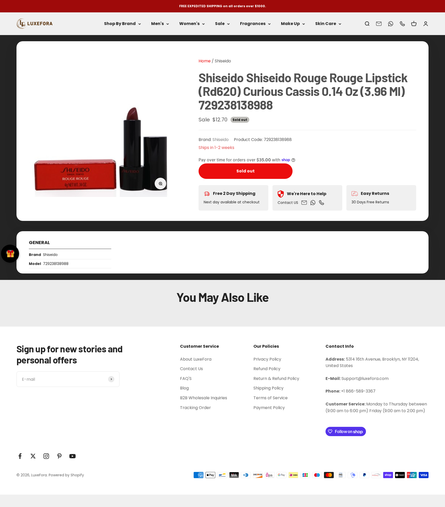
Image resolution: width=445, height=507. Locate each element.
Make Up (290, 24)
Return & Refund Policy (276, 378)
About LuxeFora (195, 359)
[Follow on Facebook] (19, 456)
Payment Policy (269, 408)
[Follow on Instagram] (46, 456)
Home (205, 61)
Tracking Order (195, 408)
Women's (189, 24)
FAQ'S (186, 378)
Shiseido (223, 61)
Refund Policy (266, 369)
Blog (184, 388)
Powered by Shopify (66, 475)
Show (10, 254)
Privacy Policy (267, 359)
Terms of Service (270, 398)
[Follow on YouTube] (72, 456)
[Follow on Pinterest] (59, 456)
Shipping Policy (268, 388)
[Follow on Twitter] (33, 456)
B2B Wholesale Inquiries (203, 398)
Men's (157, 24)
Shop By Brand (120, 24)
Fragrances (253, 24)
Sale (220, 24)
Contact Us (191, 369)
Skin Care (325, 24)
